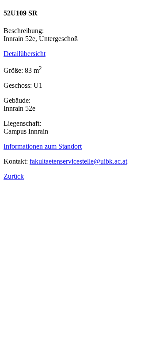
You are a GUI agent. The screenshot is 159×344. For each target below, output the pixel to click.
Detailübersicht (24, 53)
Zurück (14, 176)
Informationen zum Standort (43, 146)
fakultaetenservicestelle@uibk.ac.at (78, 161)
